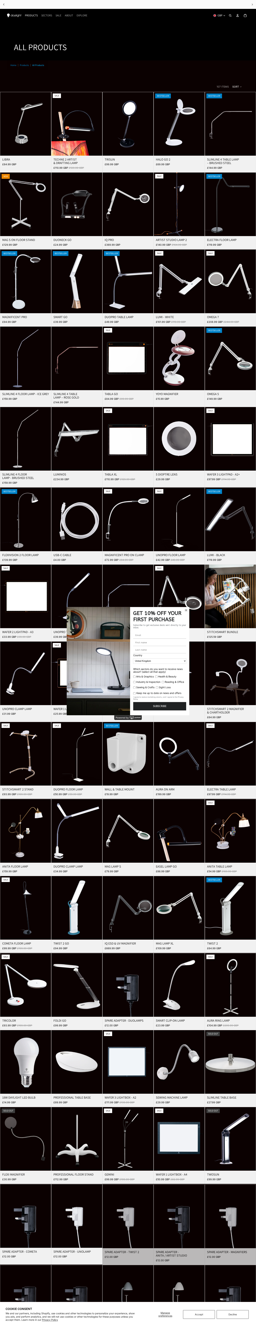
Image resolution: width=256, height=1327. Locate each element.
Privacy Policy (50, 1319)
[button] (237, 87)
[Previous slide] (5, 124)
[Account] (237, 15)
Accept (199, 1314)
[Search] (230, 15)
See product (141, 4)
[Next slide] (46, 124)
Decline (232, 1314)
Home (13, 65)
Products (24, 65)
